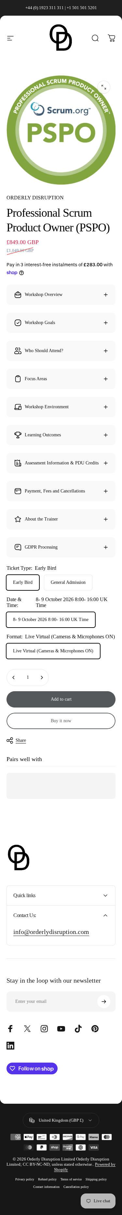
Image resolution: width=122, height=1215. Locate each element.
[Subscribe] (103, 1001)
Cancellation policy (76, 1187)
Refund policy (47, 1179)
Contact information (46, 1187)
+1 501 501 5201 (82, 7)
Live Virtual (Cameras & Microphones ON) (53, 650)
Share (21, 740)
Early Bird (23, 582)
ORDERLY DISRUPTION (35, 197)
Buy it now (61, 720)
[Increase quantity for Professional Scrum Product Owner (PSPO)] (41, 677)
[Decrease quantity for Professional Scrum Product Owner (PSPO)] (13, 677)
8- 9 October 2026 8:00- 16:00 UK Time (50, 619)
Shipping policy (96, 1179)
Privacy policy (24, 1179)
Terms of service (71, 1179)
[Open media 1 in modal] (103, 87)
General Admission (68, 582)
